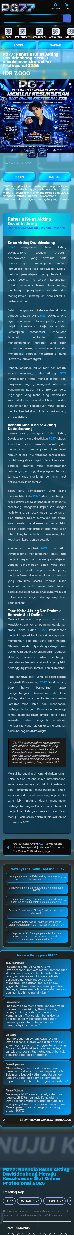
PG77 (6, 186)
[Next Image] (71, 116)
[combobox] (33, 18)
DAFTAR (55, 45)
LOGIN (18, 45)
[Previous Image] (3, 116)
